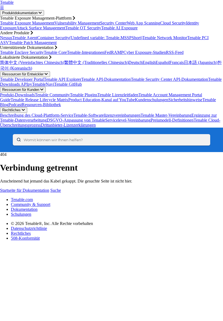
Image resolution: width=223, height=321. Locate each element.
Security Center (113, 23)
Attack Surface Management (40, 28)
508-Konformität (25, 238)
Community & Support (30, 204)
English (149, 62)
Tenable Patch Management (33, 42)
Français (176, 62)
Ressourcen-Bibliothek (41, 104)
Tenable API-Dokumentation (106, 79)
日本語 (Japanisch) (200, 62)
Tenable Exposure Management (27, 23)
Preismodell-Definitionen (172, 120)
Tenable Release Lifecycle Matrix (39, 99)
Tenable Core (55, 52)
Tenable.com (22, 199)
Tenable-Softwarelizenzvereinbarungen (107, 115)
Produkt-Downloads (17, 94)
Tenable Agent (24, 37)
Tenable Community (52, 94)
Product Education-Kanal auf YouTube (101, 99)
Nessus (6, 37)
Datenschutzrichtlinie (29, 228)
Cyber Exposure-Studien (144, 52)
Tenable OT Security (83, 28)
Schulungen (21, 214)
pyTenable (37, 84)
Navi (50, 84)
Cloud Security (173, 23)
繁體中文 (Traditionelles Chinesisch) (96, 62)
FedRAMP (113, 52)
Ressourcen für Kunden (21, 90)
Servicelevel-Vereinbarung (128, 120)
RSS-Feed (175, 52)
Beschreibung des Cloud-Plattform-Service (36, 115)
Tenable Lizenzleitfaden (117, 94)
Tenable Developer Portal (22, 79)
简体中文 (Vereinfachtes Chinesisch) (32, 62)
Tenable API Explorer (62, 79)
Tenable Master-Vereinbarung (166, 115)
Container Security (53, 37)
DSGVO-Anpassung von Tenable (76, 120)
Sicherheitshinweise (185, 99)
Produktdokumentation (20, 13)
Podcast (15, 104)
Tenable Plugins (83, 94)
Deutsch (135, 62)
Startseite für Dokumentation (24, 190)
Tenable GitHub (68, 84)
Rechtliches (12, 110)
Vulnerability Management (77, 23)
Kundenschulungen (151, 99)
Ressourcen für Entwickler (23, 74)
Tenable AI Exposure (119, 28)
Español (162, 62)
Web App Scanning (143, 23)
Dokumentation (24, 209)
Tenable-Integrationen (85, 52)
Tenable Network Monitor (164, 37)
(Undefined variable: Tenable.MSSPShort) (105, 37)
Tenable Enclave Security (22, 52)
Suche (55, 190)
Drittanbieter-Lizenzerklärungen (68, 125)
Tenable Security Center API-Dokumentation (169, 79)
